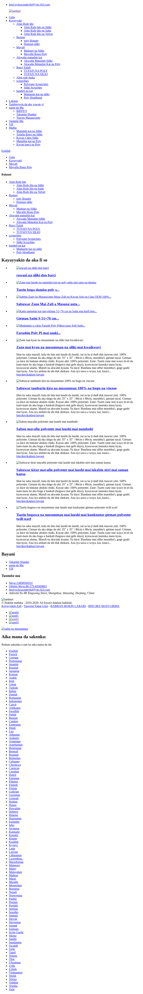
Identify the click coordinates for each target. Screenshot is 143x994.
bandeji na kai (24, 90)
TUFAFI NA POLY (36, 70)
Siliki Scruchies (33, 87)
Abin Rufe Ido (25, 23)
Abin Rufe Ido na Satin (37, 30)
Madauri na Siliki (34, 50)
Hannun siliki (32, 44)
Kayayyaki (15, 20)
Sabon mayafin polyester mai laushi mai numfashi (54, 429)
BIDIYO (21, 111)
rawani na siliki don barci (36, 275)
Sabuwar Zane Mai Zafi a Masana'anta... (48, 304)
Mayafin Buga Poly (35, 54)
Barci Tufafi (23, 67)
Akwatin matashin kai (29, 57)
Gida (12, 17)
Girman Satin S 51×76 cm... (37, 318)
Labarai (13, 101)
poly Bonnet (31, 40)
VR (11, 124)
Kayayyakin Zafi (11, 606)
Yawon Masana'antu (28, 117)
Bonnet (20, 37)
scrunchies (22, 80)
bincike (20, 374)
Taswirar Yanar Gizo (36, 606)
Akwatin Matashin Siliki (38, 60)
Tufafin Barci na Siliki (29, 134)
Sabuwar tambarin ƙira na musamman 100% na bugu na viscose (66, 388)
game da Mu (16, 107)
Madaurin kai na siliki (36, 94)
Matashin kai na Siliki (29, 131)
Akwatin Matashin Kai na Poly (42, 64)
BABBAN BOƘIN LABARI (68, 606)
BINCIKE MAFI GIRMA (104, 606)
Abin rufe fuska (25, 77)
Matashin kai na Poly (28, 141)
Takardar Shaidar (26, 114)
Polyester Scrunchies (36, 84)
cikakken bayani (34, 374)
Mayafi (20, 47)
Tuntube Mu (16, 121)
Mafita (13, 127)
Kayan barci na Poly (28, 144)
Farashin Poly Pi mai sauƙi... (38, 333)
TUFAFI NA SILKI (36, 74)
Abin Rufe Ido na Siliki (37, 27)
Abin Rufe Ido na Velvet (38, 34)
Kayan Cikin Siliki (27, 137)
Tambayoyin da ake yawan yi (26, 104)
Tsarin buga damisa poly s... (37, 290)
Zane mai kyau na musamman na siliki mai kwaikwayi (58, 347)
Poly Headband (33, 97)
